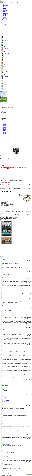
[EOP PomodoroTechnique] (2, 53)
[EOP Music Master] (2, 81)
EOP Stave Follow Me (5, 16)
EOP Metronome (5, 89)
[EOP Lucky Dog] (2, 58)
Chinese (4, 25)
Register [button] (19, 470)
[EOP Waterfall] (2, 66)
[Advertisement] (16, 30)
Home (2, 121)
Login (2, 19)
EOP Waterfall (4, 17)
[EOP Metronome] (2, 89)
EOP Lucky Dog (5, 58)
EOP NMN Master (4, 8)
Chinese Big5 (4, 24)
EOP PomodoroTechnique (6, 53)
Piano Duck (1, 96)
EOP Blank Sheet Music (5, 18)
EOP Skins (4, 6)
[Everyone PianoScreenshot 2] (7, 236)
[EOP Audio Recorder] (2, 48)
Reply (31, 260)
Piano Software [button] (3, 5)
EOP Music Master (4, 15)
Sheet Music (3, 4)
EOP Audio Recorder (6, 48)
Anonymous (3, 270)
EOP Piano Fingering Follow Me (6, 13)
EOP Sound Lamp (4, 126)
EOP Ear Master (4, 128)
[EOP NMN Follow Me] (2, 76)
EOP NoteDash (4, 124)
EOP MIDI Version (5, 11)
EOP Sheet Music (4, 125)
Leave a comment (2, 256)
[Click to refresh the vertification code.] (27, 474)
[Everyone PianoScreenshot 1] (7, 228)
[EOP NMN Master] (2, 40)
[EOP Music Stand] (2, 84)
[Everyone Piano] (2, 1)
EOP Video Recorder (5, 10)
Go (17, 2)
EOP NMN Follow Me (6, 76)
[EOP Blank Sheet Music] (2, 71)
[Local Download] (4, 163)
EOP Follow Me (4, 14)
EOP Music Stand (5, 84)
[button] (1, 164)
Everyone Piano (4, 122)
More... (1, 120)
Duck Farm (1, 102)
